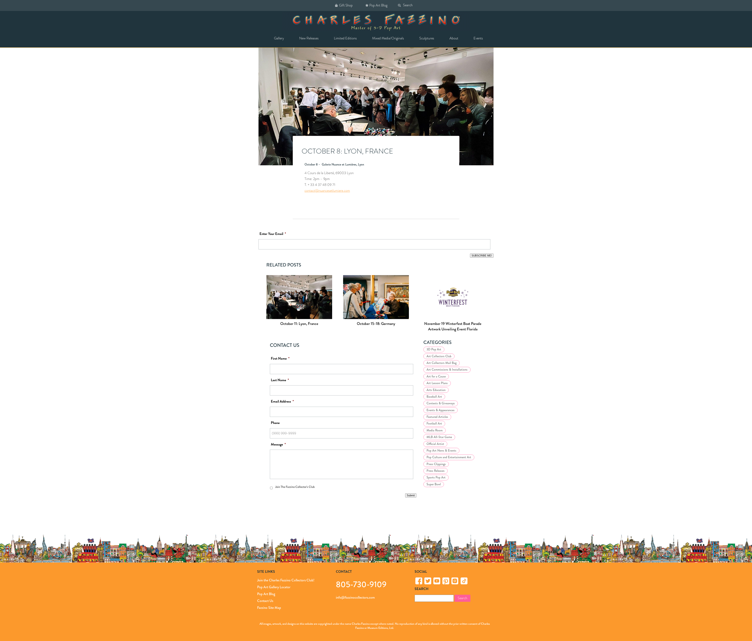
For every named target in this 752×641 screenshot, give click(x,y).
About (453, 38)
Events (478, 38)
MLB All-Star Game (439, 437)
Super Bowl (434, 484)
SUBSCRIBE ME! (482, 255)
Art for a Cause (436, 376)
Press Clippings (436, 464)
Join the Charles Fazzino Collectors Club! (285, 580)
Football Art (434, 423)
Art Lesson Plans (437, 383)
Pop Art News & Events (441, 450)
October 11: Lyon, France (299, 323)
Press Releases (436, 470)
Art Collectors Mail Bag (441, 363)
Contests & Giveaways (441, 403)
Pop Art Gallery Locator (273, 587)
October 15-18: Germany (376, 323)
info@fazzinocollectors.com (355, 597)
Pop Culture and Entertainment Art (449, 457)
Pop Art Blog (378, 5)
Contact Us (265, 600)
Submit (411, 495)
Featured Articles (437, 417)
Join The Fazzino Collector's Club (295, 487)
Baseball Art (434, 396)
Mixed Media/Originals (388, 38)
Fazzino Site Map (269, 607)
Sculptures (426, 38)
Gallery (279, 38)
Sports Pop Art (436, 477)
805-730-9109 (361, 584)
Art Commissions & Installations (447, 369)
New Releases (309, 38)
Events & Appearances (441, 410)
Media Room (435, 430)
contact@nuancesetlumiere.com (327, 190)
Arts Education (436, 390)
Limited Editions (345, 38)
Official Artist (435, 444)
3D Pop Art (434, 349)
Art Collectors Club (439, 356)
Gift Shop (346, 5)
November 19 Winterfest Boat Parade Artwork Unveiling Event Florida (452, 326)
